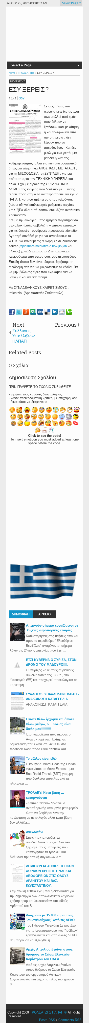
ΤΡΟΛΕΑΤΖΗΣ (17, 81)
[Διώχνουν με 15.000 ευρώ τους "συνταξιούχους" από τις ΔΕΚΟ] (17, 930)
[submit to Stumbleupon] (33, 312)
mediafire (41, 246)
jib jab (62, 246)
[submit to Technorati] (69, 312)
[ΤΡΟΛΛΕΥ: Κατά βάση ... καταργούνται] (17, 807)
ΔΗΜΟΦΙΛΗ (20, 614)
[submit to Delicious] (47, 312)
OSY (21, 98)
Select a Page (21, 65)
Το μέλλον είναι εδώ (41, 758)
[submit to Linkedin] (55, 312)
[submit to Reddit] (62, 312)
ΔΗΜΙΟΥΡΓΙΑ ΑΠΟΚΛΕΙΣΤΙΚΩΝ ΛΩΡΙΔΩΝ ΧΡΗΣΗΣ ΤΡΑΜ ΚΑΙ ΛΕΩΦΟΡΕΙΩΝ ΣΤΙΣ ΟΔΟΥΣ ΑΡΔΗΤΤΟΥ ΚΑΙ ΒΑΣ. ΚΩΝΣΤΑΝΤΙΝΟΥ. (50, 875)
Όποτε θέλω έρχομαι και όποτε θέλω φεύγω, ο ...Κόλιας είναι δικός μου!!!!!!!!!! (50, 724)
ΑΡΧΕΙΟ (44, 614)
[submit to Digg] (40, 312)
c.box (53, 246)
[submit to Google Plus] (26, 312)
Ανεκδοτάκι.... (36, 832)
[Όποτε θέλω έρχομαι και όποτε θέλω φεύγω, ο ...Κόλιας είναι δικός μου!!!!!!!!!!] (17, 733)
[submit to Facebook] (12, 312)
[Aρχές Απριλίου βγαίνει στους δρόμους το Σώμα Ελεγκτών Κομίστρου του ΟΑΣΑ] (17, 964)
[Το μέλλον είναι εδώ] (17, 773)
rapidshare (27, 246)
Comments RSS (70, 1020)
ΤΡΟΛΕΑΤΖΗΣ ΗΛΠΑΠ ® (48, 1012)
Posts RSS (47, 1020)
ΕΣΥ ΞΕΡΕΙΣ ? (29, 89)
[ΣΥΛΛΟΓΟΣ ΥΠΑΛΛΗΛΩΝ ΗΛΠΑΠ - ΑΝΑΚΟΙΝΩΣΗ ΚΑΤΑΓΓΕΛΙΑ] (17, 709)
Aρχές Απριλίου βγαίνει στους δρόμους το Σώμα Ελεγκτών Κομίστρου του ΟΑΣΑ (49, 954)
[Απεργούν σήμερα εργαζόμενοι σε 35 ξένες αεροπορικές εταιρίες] (17, 640)
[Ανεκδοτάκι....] (17, 846)
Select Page (70, 3)
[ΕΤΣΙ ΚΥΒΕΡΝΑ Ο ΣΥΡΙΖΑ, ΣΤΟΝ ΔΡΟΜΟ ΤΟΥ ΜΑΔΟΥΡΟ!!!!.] (17, 671)
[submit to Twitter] (19, 312)
